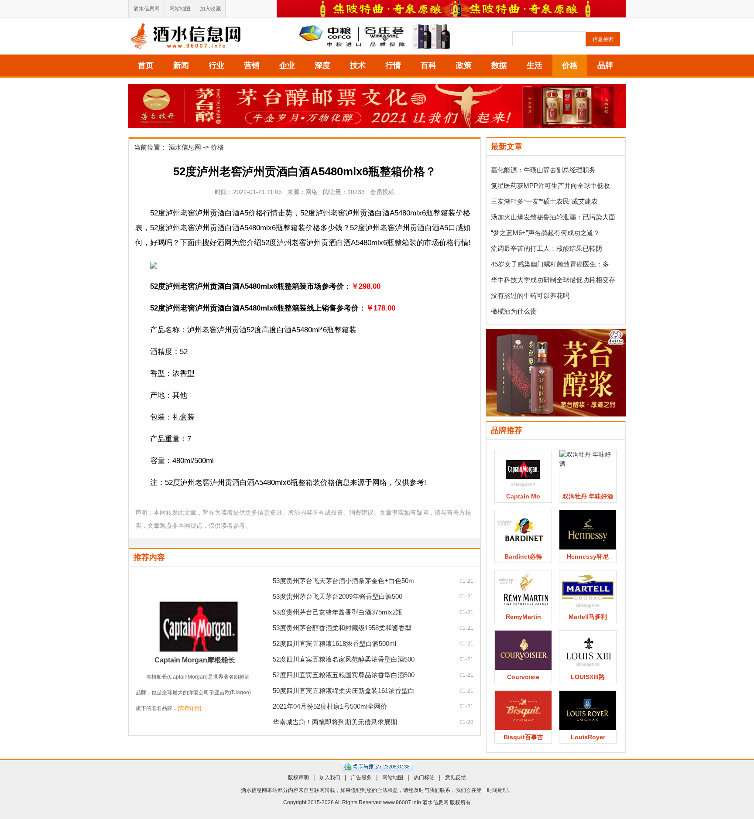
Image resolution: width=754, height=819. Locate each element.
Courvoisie (523, 676)
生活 (534, 65)
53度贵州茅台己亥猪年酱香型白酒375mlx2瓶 (337, 612)
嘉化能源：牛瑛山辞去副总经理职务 (543, 170)
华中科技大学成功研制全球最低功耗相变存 (553, 279)
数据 (499, 65)
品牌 (605, 65)
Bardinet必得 (523, 556)
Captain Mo (523, 496)
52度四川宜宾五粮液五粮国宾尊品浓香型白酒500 (344, 675)
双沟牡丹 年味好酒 (587, 496)
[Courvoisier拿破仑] (523, 650)
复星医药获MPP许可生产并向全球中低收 (550, 185)
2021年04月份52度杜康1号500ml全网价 (330, 706)
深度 (322, 65)
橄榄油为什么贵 (514, 311)
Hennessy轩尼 (588, 556)
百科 (428, 65)
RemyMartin (523, 616)
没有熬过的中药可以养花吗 (530, 295)
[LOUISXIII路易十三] (587, 650)
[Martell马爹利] (587, 590)
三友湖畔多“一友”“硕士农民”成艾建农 (544, 201)
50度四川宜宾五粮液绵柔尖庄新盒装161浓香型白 (344, 690)
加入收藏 (210, 9)
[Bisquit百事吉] (523, 710)
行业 (216, 65)
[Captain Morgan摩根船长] (195, 612)
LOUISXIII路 (588, 676)
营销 (252, 65)
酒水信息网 (147, 9)
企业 (287, 65)
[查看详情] (189, 708)
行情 (393, 65)
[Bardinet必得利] (523, 529)
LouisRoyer (588, 737)
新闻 (181, 65)
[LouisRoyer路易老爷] (587, 710)
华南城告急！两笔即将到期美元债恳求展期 (335, 722)
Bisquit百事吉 (523, 737)
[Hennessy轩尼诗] (587, 529)
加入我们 (329, 778)
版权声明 (298, 778)
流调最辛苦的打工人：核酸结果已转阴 (546, 248)
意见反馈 (455, 778)
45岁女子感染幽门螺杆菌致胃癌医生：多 (550, 264)
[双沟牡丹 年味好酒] (587, 469)
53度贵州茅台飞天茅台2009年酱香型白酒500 (337, 596)
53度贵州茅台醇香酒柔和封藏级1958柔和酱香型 (342, 627)
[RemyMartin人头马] (523, 590)
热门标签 (424, 778)
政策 (464, 65)
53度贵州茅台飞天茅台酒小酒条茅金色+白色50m (343, 580)
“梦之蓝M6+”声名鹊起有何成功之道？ (545, 232)
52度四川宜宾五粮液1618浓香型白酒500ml (334, 643)
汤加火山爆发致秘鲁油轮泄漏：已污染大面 (553, 217)
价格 (570, 65)
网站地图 (179, 9)
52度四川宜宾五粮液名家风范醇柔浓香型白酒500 (344, 659)
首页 (146, 65)
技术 (358, 65)
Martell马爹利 (588, 616)
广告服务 (361, 778)
